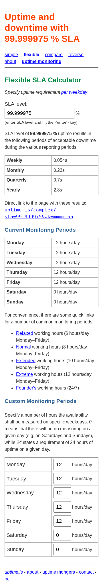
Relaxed (24, 333)
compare (54, 54)
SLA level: (16, 104)
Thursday (17, 507)
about (10, 61)
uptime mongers (58, 572)
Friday (14, 521)
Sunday (15, 549)
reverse (76, 54)
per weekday (74, 92)
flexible (31, 54)
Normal (23, 347)
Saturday (17, 535)
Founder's (26, 388)
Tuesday (16, 479)
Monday (16, 464)
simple (11, 54)
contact (86, 572)
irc (7, 578)
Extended (25, 360)
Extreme (24, 374)
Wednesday (20, 493)
